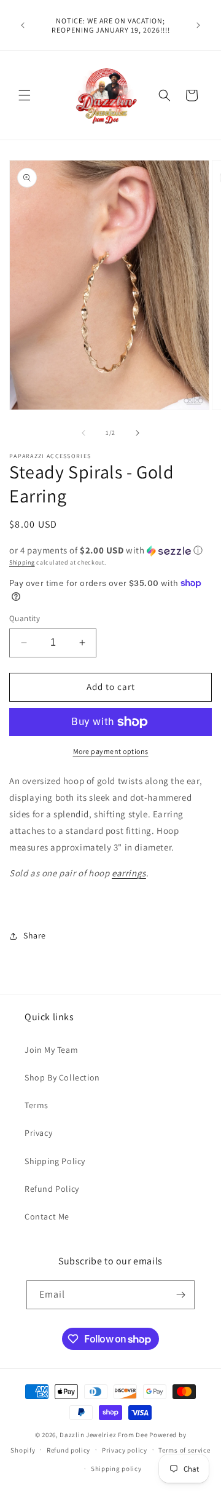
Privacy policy (124, 1450)
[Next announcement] (198, 25)
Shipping (22, 562)
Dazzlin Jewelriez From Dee (104, 1434)
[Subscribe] (180, 1294)
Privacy (38, 1132)
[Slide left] (83, 432)
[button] (24, 95)
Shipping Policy (55, 1161)
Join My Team (51, 1049)
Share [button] (34, 935)
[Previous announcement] (22, 25)
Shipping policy (116, 1468)
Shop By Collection (62, 1077)
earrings (129, 873)
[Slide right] (137, 432)
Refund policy (68, 1450)
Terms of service (184, 1450)
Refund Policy (52, 1188)
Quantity (24, 618)
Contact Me (47, 1216)
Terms (36, 1105)
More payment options (111, 751)
